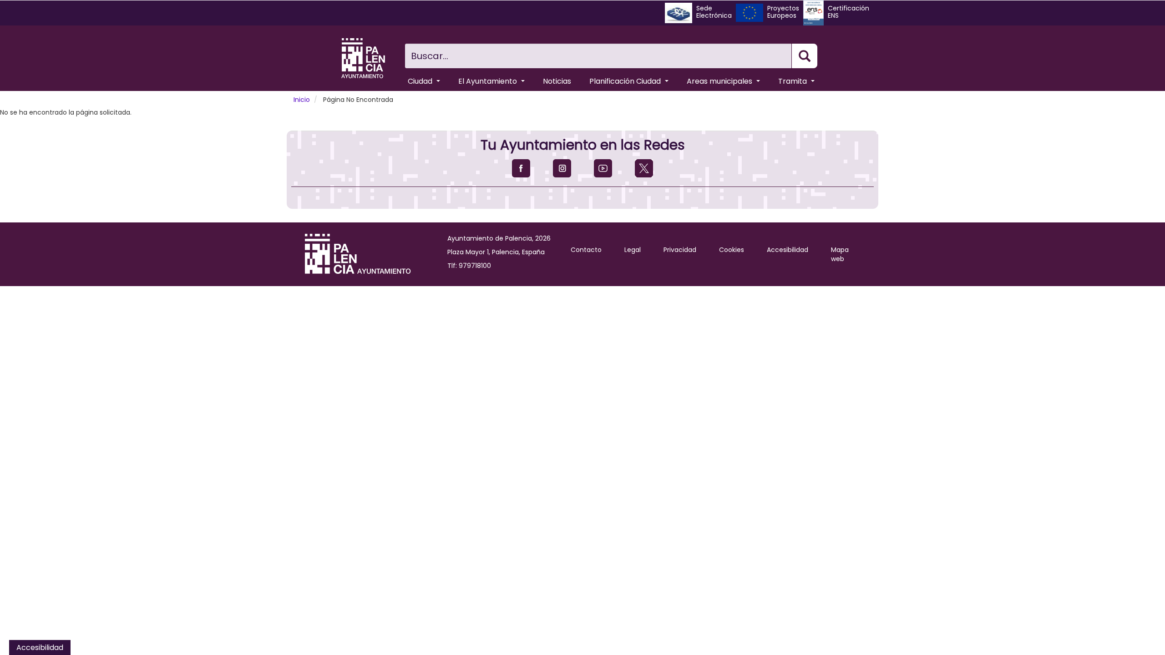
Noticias (557, 81)
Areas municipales (720, 81)
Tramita (793, 81)
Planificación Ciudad (626, 81)
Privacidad (680, 249)
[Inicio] (363, 58)
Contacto (586, 249)
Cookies (731, 249)
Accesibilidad (787, 249)
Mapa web (840, 254)
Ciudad (421, 81)
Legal (632, 249)
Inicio (302, 99)
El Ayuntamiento (488, 81)
